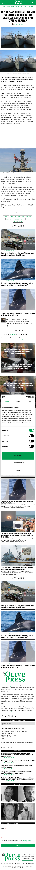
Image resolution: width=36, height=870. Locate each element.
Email (3, 828)
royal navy (9, 219)
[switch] (31, 435)
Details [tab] (18, 401)
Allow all (18, 455)
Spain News (20, 205)
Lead (24, 7)
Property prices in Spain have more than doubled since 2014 (18, 761)
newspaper (28, 216)
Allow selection (18, 463)
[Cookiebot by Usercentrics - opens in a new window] (26, 397)
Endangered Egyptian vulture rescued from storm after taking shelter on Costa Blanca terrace (16, 772)
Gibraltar (18, 7)
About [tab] (29, 401)
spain (27, 219)
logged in (13, 334)
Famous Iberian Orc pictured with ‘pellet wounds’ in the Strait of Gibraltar (18, 314)
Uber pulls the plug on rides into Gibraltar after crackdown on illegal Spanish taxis (17, 254)
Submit (18, 845)
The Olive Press (18, 221)
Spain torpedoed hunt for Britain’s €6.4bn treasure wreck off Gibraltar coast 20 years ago (17, 568)
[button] (33, 723)
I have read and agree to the (17, 841)
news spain (21, 216)
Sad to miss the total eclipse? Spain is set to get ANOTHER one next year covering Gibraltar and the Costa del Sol (17, 535)
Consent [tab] (6, 401)
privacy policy (26, 841)
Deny (18, 470)
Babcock (6, 216)
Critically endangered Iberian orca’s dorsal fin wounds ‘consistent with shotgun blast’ (17, 284)
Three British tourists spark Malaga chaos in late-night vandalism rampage (16, 766)
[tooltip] (7, 326)
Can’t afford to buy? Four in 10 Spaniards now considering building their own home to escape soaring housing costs (17, 778)
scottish (17, 219)
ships (22, 219)
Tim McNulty (20, 24)
